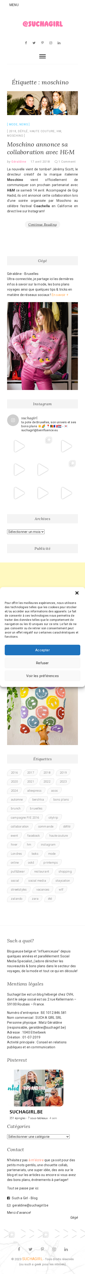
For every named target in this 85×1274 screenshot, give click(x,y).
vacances (43, 889)
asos (54, 790)
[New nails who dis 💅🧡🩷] (66, 446)
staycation (62, 880)
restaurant (41, 871)
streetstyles (19, 889)
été (50, 898)
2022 (46, 781)
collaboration (20, 826)
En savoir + (60, 295)
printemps (50, 862)
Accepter (42, 650)
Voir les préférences (42, 676)
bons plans (61, 799)
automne (17, 799)
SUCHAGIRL (32, 1259)
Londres (16, 853)
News (23, 124)
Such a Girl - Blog (24, 1198)
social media (37, 880)
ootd (31, 862)
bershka (38, 799)
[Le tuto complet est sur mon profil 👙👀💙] (42, 493)
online (15, 862)
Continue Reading (42, 224)
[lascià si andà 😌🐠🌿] (66, 469)
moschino (15, 135)
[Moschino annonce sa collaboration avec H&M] (42, 103)
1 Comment (67, 161)
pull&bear (18, 871)
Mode (13, 124)
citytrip (53, 817)
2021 (30, 781)
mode (52, 853)
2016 (14, 772)
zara (35, 898)
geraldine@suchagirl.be (30, 1205)
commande (46, 826)
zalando (16, 898)
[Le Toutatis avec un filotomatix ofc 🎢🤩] (42, 469)
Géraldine (18, 161)
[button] (77, 593)
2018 (12, 131)
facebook (33, 835)
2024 (14, 790)
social (15, 880)
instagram (48, 844)
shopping (65, 871)
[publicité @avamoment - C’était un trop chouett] (80, 1233)
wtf (61, 889)
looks (35, 853)
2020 (14, 781)
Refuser (42, 663)
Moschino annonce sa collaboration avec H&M (41, 148)
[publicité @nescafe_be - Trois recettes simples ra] (66, 493)
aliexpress (34, 790)
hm (59, 131)
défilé (23, 131)
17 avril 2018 (40, 161)
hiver (14, 844)
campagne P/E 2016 (25, 817)
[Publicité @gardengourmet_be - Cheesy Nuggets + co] (19, 469)
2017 (30, 772)
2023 (63, 781)
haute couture (42, 131)
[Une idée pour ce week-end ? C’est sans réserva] (19, 446)
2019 (63, 772)
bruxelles (36, 808)
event (14, 835)
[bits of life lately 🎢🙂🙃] (42, 446)
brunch (16, 808)
